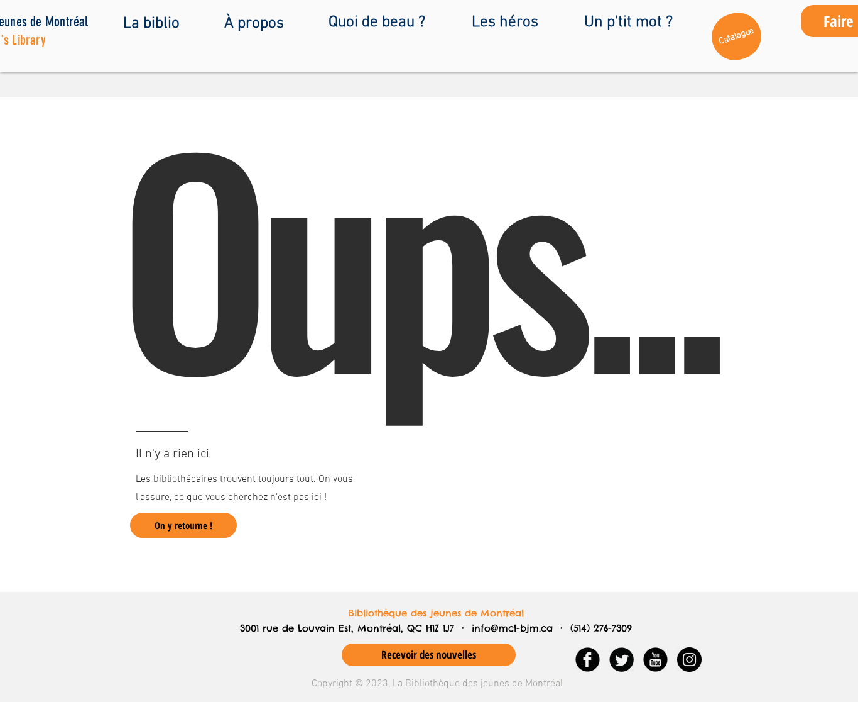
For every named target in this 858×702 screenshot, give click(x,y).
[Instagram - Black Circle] (689, 659)
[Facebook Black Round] (587, 659)
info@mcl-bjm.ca (512, 628)
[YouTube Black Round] (655, 659)
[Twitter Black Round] (621, 659)
